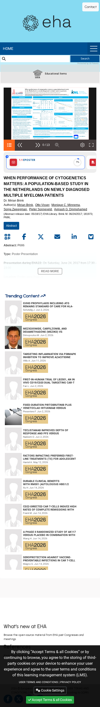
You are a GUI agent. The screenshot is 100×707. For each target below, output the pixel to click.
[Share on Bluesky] (90, 237)
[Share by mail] (57, 237)
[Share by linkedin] (74, 237)
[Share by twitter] (40, 237)
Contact (90, 7)
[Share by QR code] (7, 237)
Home (8, 48)
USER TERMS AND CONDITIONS (38, 682)
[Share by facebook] (24, 237)
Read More (50, 271)
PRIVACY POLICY (70, 682)
